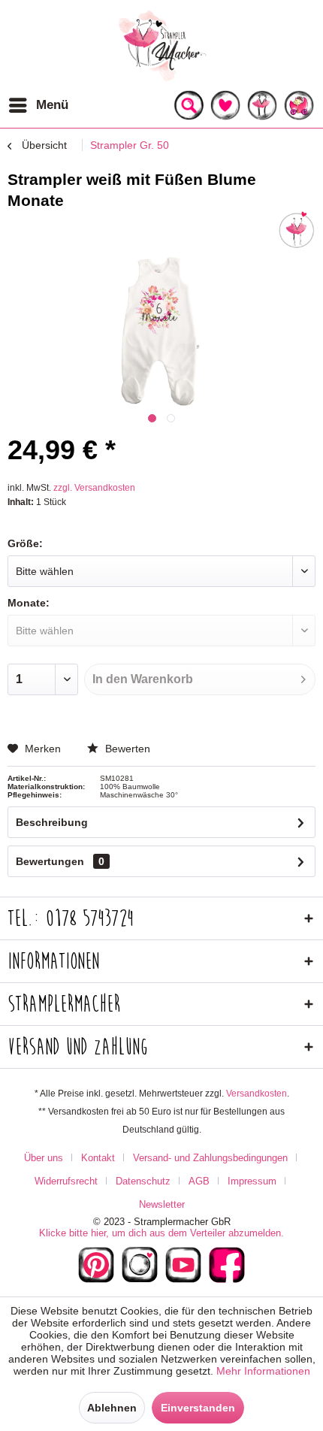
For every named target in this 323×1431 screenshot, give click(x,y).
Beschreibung (52, 822)
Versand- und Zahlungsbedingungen (210, 1157)
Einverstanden (198, 1408)
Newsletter (162, 1204)
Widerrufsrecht (66, 1181)
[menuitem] (38, 105)
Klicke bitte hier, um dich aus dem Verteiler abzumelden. (161, 1233)
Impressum (252, 1181)
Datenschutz (143, 1181)
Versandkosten (256, 1093)
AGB (199, 1181)
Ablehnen (112, 1408)
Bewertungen (50, 861)
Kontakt (98, 1157)
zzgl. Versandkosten (94, 488)
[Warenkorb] (299, 105)
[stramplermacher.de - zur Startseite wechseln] (161, 45)
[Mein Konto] (262, 105)
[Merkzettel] (225, 105)
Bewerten (126, 749)
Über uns (43, 1157)
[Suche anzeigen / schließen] (189, 105)
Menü (52, 105)
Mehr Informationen (263, 1371)
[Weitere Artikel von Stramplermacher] (296, 230)
